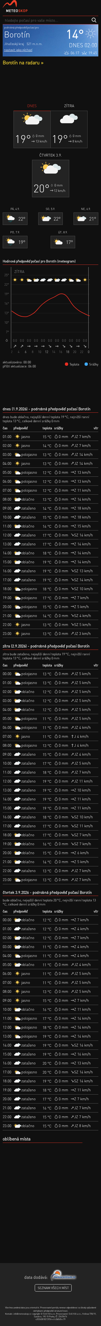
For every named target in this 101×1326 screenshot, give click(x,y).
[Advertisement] (50, 84)
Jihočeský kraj (14, 44)
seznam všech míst (53, 1288)
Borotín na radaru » (23, 62)
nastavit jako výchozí (18, 50)
